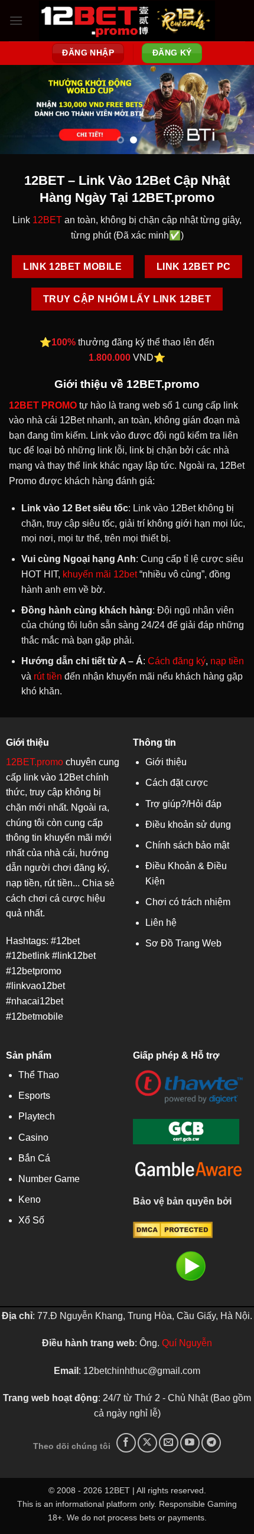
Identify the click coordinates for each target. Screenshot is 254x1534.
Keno (29, 1199)
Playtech (36, 1116)
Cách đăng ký (177, 661)
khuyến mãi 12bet (100, 574)
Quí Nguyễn (187, 1343)
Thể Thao (38, 1075)
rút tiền (48, 676)
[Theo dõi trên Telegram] (211, 1443)
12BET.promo (34, 762)
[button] (16, 20)
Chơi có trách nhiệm (187, 902)
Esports (34, 1096)
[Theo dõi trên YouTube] (190, 1443)
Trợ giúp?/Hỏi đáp (183, 804)
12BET (47, 220)
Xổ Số (31, 1220)
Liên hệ (161, 923)
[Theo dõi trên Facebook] (126, 1443)
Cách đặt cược (176, 783)
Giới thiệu (166, 762)
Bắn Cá (34, 1158)
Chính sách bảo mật (187, 845)
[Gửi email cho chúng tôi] (168, 1443)
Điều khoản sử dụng (188, 825)
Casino (33, 1137)
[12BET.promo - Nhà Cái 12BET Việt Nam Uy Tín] (127, 21)
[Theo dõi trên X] (147, 1443)
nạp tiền (227, 661)
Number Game (49, 1179)
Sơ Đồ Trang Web (183, 943)
